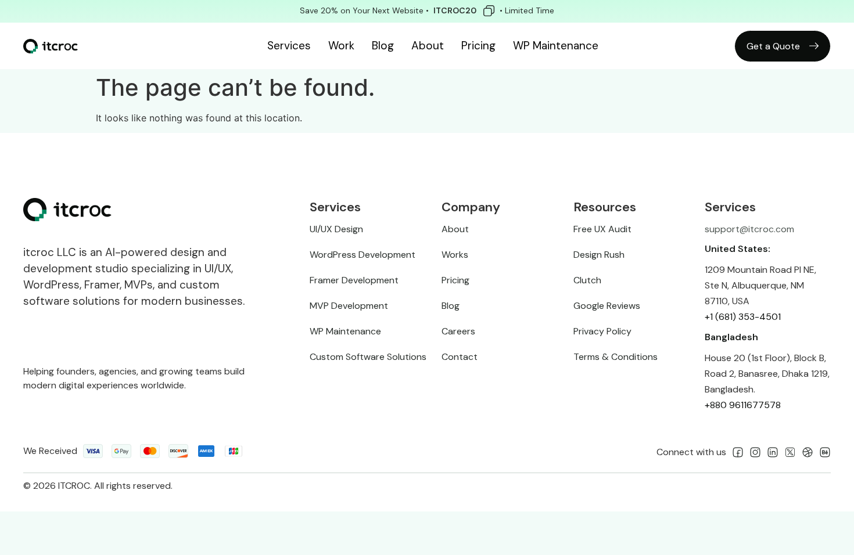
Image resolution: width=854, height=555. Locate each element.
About (427, 45)
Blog (383, 45)
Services (289, 45)
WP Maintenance (555, 45)
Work (341, 45)
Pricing (478, 45)
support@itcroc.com (749, 229)
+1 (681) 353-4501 (743, 317)
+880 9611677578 (743, 405)
